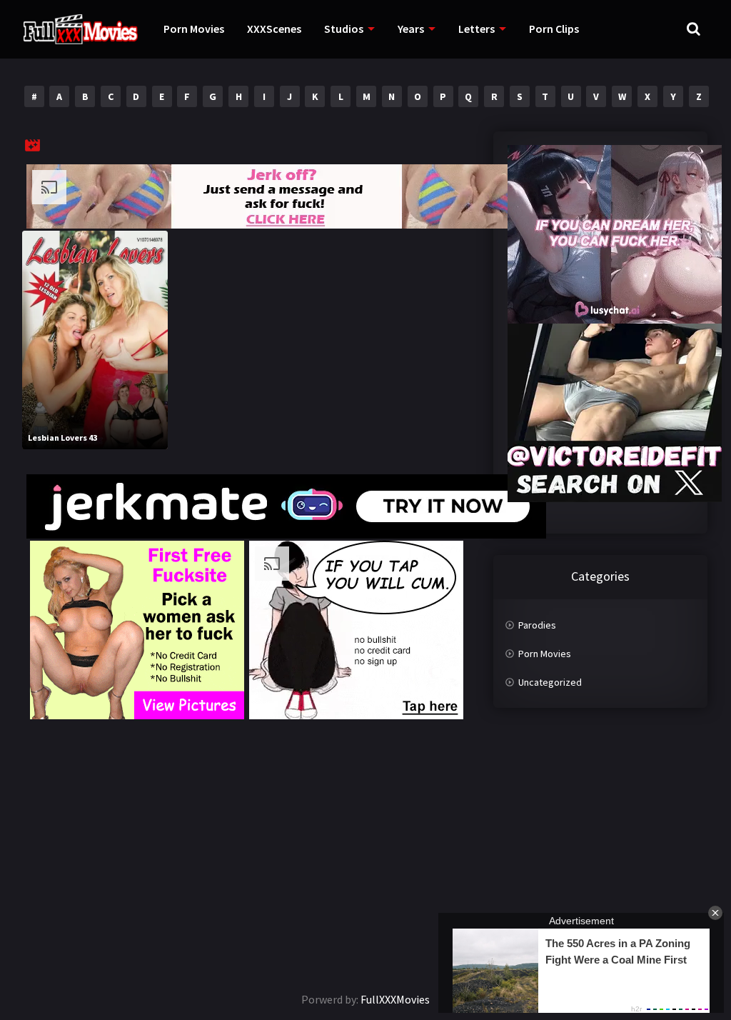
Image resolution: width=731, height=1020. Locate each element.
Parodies (537, 625)
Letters (476, 28)
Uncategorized (550, 682)
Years (411, 28)
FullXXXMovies (395, 999)
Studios (343, 28)
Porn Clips (554, 28)
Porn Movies (193, 28)
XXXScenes (274, 28)
